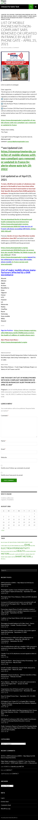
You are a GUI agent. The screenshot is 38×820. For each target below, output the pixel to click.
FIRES (15, 551)
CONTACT (8, 770)
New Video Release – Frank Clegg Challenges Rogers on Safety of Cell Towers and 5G (19, 367)
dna (20, 545)
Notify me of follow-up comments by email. (15, 468)
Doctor (33, 14)
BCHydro (15, 542)
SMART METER (11, 556)
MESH (28, 551)
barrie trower (4, 542)
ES (12, 551)
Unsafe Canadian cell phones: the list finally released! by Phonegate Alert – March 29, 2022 (18, 668)
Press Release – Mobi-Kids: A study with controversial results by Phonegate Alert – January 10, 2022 (18, 682)
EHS (27, 545)
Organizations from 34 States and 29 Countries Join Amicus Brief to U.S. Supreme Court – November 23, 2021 (18, 690)
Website (4, 457)
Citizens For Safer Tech (10, 7)
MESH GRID (33, 551)
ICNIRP (20, 16)
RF (34, 554)
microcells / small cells (15, 554)
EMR (5, 16)
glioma (9, 16)
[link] (12, 108)
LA (26, 551)
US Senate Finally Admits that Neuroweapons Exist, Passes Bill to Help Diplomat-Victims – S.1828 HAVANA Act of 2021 (19, 712)
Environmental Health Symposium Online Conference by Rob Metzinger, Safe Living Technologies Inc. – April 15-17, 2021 (19, 356)
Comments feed (6, 805)
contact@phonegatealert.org (18, 141)
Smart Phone (5, 19)
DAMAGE (16, 545)
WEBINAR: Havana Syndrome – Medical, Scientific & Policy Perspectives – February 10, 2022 (18, 675)
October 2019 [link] (12, 108)
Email (3, 449)
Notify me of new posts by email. (12, 475)
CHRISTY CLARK (28, 542)
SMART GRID (4, 556)
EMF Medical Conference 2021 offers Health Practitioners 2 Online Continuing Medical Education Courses (18, 720)
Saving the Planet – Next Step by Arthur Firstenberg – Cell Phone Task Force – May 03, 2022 (19, 661)
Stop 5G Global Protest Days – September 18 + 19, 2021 (18, 696)
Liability (25, 16)
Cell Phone (10, 14)
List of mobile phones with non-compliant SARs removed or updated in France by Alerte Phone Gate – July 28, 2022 (19, 647)
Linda (9, 47)
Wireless (3, 558)
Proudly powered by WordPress (9, 817)
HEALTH (15, 16)
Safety (32, 17)
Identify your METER (17, 766)
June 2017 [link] (18, 113)
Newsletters (33, 763)
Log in (3, 798)
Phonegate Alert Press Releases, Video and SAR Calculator (19, 597)
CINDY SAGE (4, 545)
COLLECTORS (10, 545)
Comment (5, 415)
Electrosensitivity (5, 551)
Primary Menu (35, 6)
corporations (20, 14)
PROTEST (22, 554)
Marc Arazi (32, 16)
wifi (32, 556)
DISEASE (27, 14)
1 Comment (15, 47)
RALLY (31, 554)
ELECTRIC (32, 545)
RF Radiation (14, 17)
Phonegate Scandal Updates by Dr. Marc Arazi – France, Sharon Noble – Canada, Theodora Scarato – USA (17, 624)
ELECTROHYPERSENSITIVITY (15, 548)
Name (3, 441)
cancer (3, 14)
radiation (27, 554)
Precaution (5, 17)
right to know (24, 17)
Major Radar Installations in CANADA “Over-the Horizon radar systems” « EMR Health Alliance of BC (18, 762)
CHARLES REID (20, 542)
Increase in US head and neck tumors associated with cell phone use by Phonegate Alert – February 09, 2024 (18, 603)
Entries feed (4, 801)
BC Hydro (10, 542)
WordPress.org (5, 808)
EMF (2, 16)
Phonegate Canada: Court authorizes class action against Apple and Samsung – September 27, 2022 (18, 631)
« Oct (2, 530)
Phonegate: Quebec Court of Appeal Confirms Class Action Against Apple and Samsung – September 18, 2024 (18, 590)
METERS (5, 553)
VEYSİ (3, 756)
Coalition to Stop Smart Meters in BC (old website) (16, 618)
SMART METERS (23, 556)
